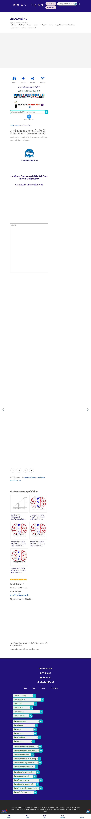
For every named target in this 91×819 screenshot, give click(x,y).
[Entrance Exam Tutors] (32, 78)
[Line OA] (22, 5)
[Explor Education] (14, 78)
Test (33, 688)
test (17, 125)
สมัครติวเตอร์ (50, 7)
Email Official (23, 809)
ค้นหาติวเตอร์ (32, 28)
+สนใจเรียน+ (50, 4)
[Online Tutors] (43, 78)
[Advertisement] (45, 50)
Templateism (60, 807)
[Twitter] (42, 5)
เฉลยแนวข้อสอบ (30, 477)
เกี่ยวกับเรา (46, 678)
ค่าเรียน (24, 28)
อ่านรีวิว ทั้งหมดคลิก (19, 595)
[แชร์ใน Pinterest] (25, 470)
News (43, 688)
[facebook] (31, 5)
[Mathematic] (23, 78)
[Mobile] (25, 5)
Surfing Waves (38, 286)
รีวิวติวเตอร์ (46, 673)
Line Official (33, 809)
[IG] (35, 5)
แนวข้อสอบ (41, 477)
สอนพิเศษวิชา (15, 28)
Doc (25, 688)
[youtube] (18, 5)
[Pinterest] (39, 5)
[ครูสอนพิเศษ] (29, 99)
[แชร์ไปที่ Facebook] (13, 470)
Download (54, 688)
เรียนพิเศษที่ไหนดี (47, 682)
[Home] (14, 5)
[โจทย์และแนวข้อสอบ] (88, 812)
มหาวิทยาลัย (43, 25)
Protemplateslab (70, 807)
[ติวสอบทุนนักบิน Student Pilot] (29, 108)
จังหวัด (51, 25)
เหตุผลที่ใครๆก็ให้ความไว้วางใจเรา (65, 25)
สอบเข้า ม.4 (14, 480)
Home (12, 125)
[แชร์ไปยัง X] (19, 470)
